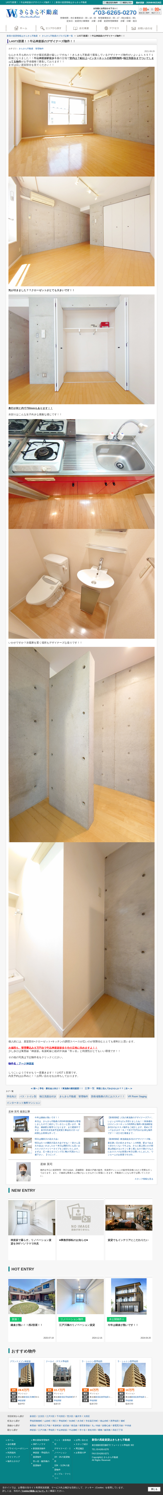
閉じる (154, 1489)
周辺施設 (80, 1448)
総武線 (66, 1425)
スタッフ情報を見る (144, 1179)
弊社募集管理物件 (41, 1440)
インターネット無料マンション (23, 1103)
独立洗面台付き (47, 1096)
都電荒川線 (118, 1425)
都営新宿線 (84, 1425)
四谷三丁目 (118, 1430)
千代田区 (61, 1416)
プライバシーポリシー (17, 1448)
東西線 (33, 1425)
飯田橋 (107, 1430)
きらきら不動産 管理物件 (31, 48)
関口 (55, 1421)
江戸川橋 (42, 1430)
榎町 (123, 1421)
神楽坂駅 (22, 1400)
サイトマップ (13, 1457)
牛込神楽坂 (62, 1430)
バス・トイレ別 (28, 1096)
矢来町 (72, 1421)
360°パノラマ (39, 1444)
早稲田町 (69, 1397)
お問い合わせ (82, 1440)
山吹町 (47, 1421)
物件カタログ (13, 1461)
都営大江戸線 (44, 1425)
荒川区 (70, 1416)
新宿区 (26, 1397)
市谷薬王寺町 (92, 1421)
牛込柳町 (73, 1430)
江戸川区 (50, 1416)
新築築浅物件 (39, 1448)
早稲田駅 (57, 1400)
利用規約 (11, 1452)
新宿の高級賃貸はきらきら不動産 (111, 1439)
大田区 (87, 1416)
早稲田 (51, 1430)
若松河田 (92, 1430)
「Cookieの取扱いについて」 (33, 1491)
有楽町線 (57, 1425)
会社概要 (11, 1444)
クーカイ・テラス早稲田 (57, 1361)
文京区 (41, 1416)
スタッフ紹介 (82, 1444)
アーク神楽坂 (26, 1063)
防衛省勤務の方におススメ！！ (108, 1096)
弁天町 (80, 1421)
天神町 (32, 1397)
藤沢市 (78, 1416)
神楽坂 (33, 1430)
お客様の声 (81, 1452)
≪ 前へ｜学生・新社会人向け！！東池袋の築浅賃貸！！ (57, 1088)
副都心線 (106, 1425)
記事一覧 (90, 1088)
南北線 (74, 1425)
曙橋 (100, 1430)
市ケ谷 (82, 1430)
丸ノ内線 (96, 1425)
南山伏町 (104, 1421)
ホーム (10, 1440)
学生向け (11, 1096)
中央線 (128, 1425)
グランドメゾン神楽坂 (20, 1361)
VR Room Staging (137, 1096)
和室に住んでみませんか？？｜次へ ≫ (114, 1088)
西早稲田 (105, 1397)
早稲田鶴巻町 (36, 1421)
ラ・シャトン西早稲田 (92, 1361)
